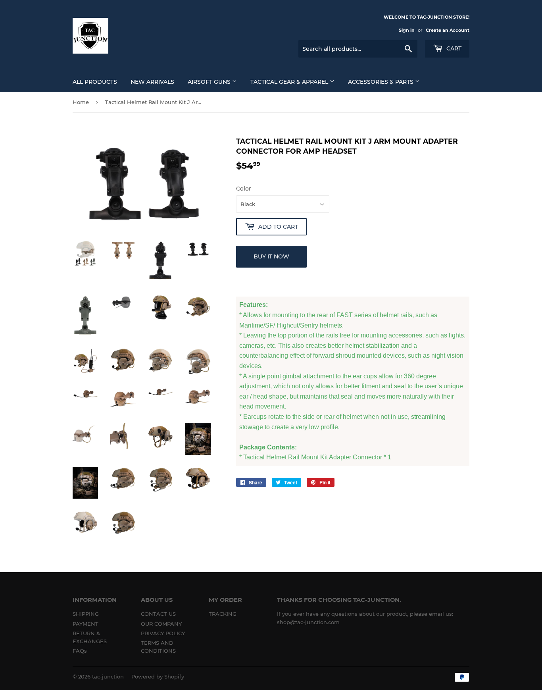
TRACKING (222, 614)
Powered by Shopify (157, 676)
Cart (453, 48)
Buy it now (271, 256)
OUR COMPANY (161, 624)
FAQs (80, 651)
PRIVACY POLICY (163, 633)
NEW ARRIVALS (152, 81)
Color (243, 188)
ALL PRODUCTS (95, 81)
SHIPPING (86, 614)
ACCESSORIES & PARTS (381, 81)
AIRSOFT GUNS (210, 81)
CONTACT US (158, 614)
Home (81, 102)
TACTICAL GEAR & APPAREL (290, 81)
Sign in (407, 30)
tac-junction (108, 676)
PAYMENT (85, 624)
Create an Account (447, 30)
